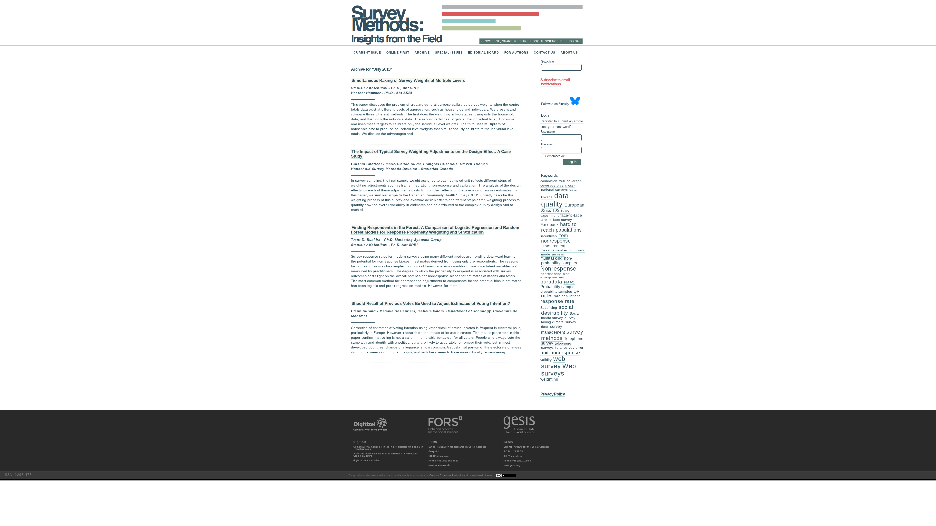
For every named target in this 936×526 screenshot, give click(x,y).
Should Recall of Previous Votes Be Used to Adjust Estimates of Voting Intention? (430, 303)
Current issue (367, 52)
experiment (549, 215)
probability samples (556, 291)
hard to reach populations (561, 227)
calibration (548, 181)
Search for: (548, 61)
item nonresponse (556, 238)
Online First (397, 52)
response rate (557, 301)
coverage (574, 181)
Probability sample (557, 287)
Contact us (544, 52)
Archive (422, 52)
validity (546, 360)
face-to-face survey (556, 220)
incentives (548, 236)
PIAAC (569, 282)
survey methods (562, 335)
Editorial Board (483, 52)
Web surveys (558, 370)
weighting (549, 379)
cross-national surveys (558, 187)
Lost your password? (556, 127)
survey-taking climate (559, 320)
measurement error (556, 250)
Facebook (549, 225)
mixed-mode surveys (563, 252)
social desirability (557, 310)
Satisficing (548, 308)
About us (569, 52)
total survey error (569, 347)
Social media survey (560, 316)
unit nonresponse (560, 352)
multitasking (551, 258)
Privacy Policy (552, 394)
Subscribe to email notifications (555, 82)
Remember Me (554, 156)
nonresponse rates (552, 277)
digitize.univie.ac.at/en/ (366, 460)
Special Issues (449, 52)
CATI (562, 181)
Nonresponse (558, 268)
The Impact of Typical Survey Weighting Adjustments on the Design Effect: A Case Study (431, 153)
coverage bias (551, 185)
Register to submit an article (561, 121)
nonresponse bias (555, 274)
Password (547, 144)
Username (548, 131)
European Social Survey (563, 208)
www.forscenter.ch (439, 465)
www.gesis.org (512, 465)
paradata (551, 281)
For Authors (516, 52)
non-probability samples (559, 260)
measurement (552, 246)
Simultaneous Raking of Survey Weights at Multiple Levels (408, 80)
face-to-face (571, 215)
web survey (553, 362)
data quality (555, 200)
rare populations (567, 296)
